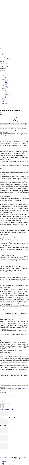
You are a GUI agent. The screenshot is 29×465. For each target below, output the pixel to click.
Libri (3, 85)
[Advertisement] (13, 452)
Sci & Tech (4, 90)
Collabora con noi (4, 53)
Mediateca (3, 106)
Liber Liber (3, 462)
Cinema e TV (4, 79)
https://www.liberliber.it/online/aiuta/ (23, 388)
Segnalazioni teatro (7, 95)
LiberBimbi (2, 441)
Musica (4, 88)
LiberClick (6, 82)
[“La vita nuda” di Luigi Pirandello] (4, 424)
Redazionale (4, 100)
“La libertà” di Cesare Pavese (4, 433)
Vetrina (2, 104)
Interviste (4, 99)
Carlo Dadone (4, 392)
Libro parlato (6, 83)
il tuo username (9, 58)
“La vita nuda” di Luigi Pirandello (5, 425)
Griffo (5, 81)
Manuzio (6, 84)
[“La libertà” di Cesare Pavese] (4, 432)
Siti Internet (6, 92)
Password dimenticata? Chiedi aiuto (4, 60)
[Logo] (2, 72)
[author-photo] (2, 407)
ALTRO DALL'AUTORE (10, 409)
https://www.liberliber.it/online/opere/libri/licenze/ (8, 395)
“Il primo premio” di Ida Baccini (8, 403)
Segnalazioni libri (7, 87)
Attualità (4, 75)
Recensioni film (6, 80)
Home (0, 106)
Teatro (4, 93)
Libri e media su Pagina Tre (6, 103)
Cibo (5, 97)
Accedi (2, 52)
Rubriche (3, 74)
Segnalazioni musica (7, 89)
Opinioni (6, 77)
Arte (5, 96)
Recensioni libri (6, 86)
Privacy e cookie (2, 67)
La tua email (8, 69)
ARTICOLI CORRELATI (3, 409)
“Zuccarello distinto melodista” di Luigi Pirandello (8, 417)
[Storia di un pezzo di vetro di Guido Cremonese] (4, 448)
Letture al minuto (5, 102)
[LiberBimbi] (4, 440)
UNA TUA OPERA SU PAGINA (18, 458)
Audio (4, 98)
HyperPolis (6, 76)
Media (5, 91)
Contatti (2, 54)
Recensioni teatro (7, 94)
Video (3, 101)
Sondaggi (3, 55)
